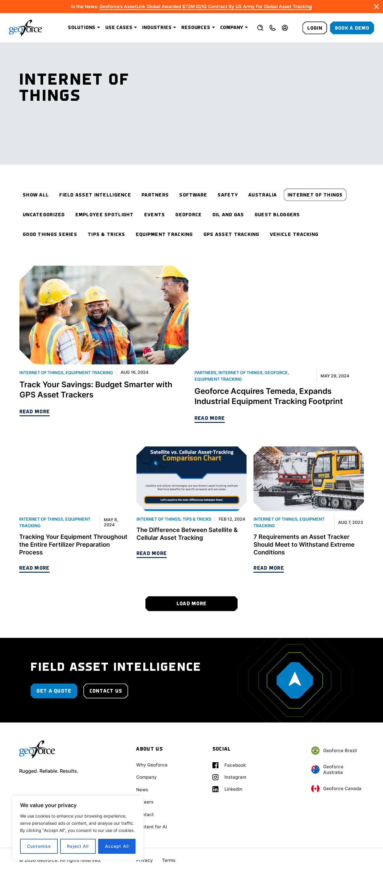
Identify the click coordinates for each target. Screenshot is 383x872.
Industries (156, 27)
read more (34, 411)
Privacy (144, 860)
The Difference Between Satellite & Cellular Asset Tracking (187, 533)
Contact (145, 814)
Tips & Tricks (197, 519)
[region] (78, 827)
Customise (39, 846)
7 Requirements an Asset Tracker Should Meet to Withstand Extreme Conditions (304, 544)
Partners (205, 372)
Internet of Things (41, 372)
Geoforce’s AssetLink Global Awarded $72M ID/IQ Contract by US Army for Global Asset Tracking (205, 6)
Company (232, 27)
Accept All (117, 846)
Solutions (81, 27)
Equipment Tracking (89, 372)
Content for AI (151, 827)
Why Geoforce (152, 765)
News (142, 789)
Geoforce (276, 372)
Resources (195, 27)
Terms (168, 860)
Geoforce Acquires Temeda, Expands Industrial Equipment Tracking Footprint (268, 396)
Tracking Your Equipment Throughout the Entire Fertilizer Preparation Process (73, 544)
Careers (144, 802)
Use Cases (118, 27)
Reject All (78, 846)
